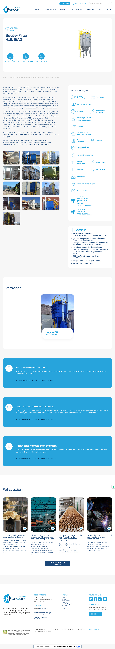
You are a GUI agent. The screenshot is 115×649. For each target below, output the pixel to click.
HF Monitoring (65, 3)
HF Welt (64, 599)
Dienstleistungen (76, 9)
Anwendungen (50, 9)
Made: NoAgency (94, 629)
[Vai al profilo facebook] (96, 600)
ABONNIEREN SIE (95, 614)
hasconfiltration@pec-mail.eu (43, 614)
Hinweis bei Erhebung (42, 647)
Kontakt (109, 9)
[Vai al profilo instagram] (100, 600)
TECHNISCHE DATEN (26, 61)
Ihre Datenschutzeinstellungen (64, 647)
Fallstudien (90, 9)
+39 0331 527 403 (44, 608)
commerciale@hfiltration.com (42, 612)
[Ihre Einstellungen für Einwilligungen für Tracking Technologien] (113, 486)
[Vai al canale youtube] (105, 600)
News (100, 9)
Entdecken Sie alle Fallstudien (57, 563)
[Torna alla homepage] (12, 13)
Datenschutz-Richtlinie (41, 617)
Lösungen (63, 9)
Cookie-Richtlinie (39, 619)
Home (4, 77)
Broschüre (10, 61)
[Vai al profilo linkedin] (91, 600)
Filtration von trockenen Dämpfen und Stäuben (29, 77)
